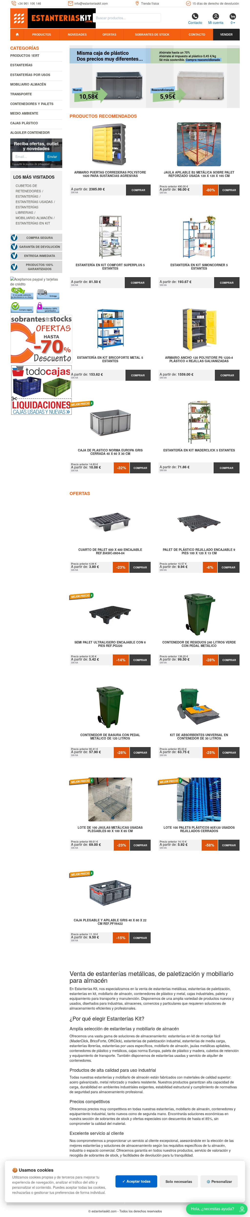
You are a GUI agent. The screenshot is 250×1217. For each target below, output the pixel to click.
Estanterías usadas (34, 201)
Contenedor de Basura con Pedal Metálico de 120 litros (110, 736)
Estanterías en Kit (33, 223)
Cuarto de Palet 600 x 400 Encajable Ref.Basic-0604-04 (110, 551)
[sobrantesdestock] (41, 338)
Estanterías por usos (30, 74)
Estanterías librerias (27, 209)
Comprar (138, 190)
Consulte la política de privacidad (31, 164)
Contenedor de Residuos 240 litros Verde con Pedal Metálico (199, 644)
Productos (41, 34)
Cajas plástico (24, 123)
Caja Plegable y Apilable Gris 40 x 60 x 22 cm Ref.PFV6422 (110, 922)
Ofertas (109, 34)
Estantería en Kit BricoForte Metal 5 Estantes (110, 359)
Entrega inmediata (39, 256)
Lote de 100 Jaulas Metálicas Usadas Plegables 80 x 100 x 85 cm (110, 829)
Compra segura (39, 238)
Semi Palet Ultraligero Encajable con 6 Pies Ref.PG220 (110, 644)
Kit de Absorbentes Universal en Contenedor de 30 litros (199, 736)
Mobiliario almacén (28, 84)
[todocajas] (41, 389)
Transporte (21, 94)
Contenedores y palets (31, 103)
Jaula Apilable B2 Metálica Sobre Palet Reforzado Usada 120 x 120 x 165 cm (199, 174)
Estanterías (21, 65)
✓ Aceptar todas (136, 1181)
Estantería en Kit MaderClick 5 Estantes (199, 450)
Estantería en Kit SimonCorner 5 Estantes (199, 267)
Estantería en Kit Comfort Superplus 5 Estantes (110, 267)
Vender (226, 34)
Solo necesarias (179, 1181)
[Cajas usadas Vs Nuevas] (155, 76)
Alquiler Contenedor (30, 132)
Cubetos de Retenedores (28, 188)
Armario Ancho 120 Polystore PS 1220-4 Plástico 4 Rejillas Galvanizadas (199, 359)
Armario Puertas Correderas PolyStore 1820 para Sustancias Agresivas (110, 174)
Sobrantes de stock (152, 34)
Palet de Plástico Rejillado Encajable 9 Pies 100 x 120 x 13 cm (199, 551)
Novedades (77, 34)
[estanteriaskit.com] (53, 17)
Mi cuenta (215, 22)
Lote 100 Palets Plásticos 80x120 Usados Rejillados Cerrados (199, 829)
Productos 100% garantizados (39, 267)
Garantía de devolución (39, 247)
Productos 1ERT (24, 55)
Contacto (195, 22)
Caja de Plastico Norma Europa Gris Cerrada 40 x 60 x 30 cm (110, 452)
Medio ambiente (24, 113)
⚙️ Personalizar (219, 1181)
